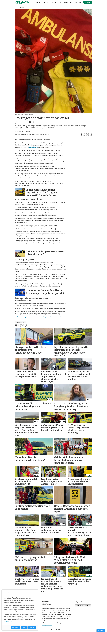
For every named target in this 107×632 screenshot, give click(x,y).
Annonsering (46, 604)
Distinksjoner (68, 2)
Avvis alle (31, 627)
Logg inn (88, 2)
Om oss (44, 603)
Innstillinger (100, 630)
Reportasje (46, 2)
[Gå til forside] (22, 2)
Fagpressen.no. (8, 621)
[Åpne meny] (91, 7)
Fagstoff (53, 2)
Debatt (60, 2)
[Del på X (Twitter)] (84, 134)
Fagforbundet (33, 147)
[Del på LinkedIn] (86, 134)
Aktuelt (38, 2)
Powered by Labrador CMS (53, 629)
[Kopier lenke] (91, 134)
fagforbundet (20, 322)
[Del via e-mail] (89, 134)
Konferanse (77, 2)
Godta (23, 627)
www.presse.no (47, 625)
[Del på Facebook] (82, 134)
